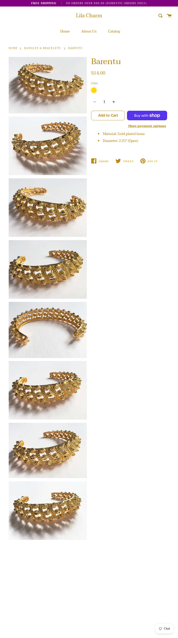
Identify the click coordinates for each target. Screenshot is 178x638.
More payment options (147, 126)
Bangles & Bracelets (42, 48)
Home (65, 31)
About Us (88, 31)
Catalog (114, 31)
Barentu (75, 48)
